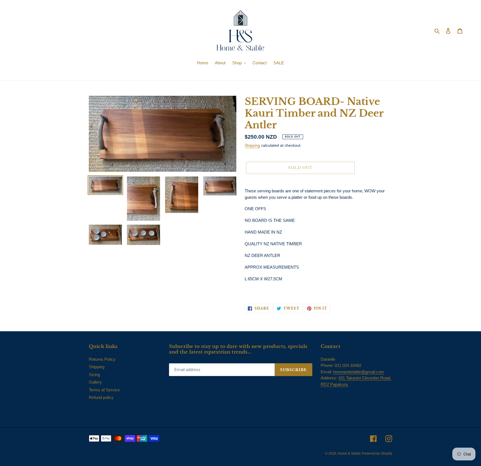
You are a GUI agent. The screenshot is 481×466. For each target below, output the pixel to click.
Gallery (95, 382)
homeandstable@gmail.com (358, 371)
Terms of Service (104, 389)
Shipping (252, 145)
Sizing (94, 374)
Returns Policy (102, 359)
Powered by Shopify (377, 453)
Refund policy (101, 397)
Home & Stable (349, 453)
